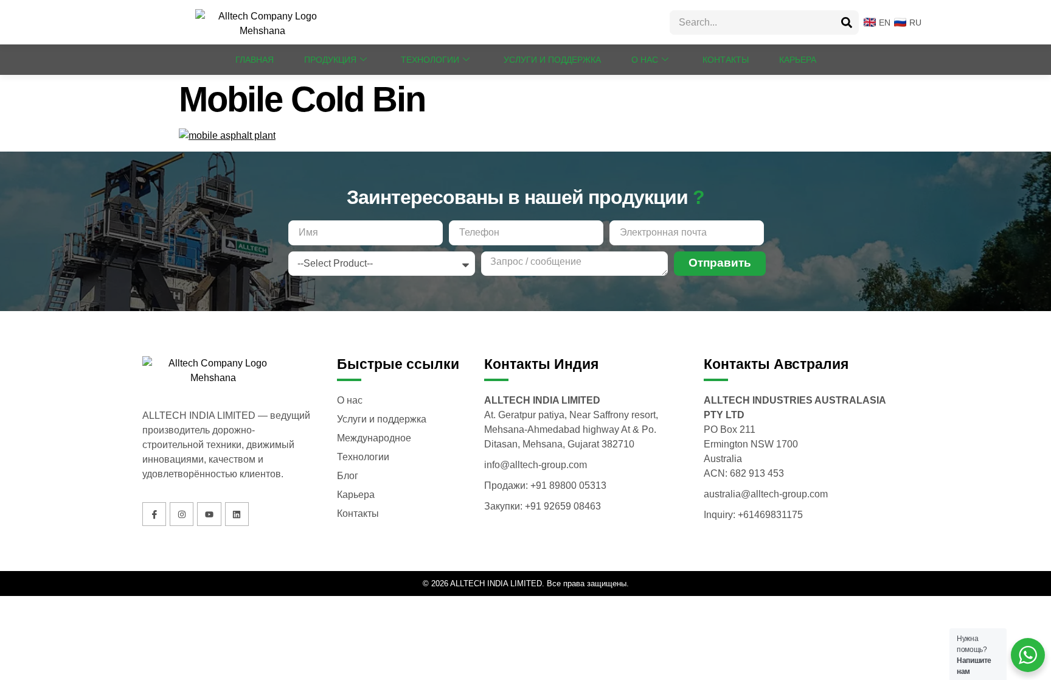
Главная (254, 60)
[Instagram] (181, 514)
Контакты (725, 60)
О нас (644, 60)
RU (911, 22)
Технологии (430, 60)
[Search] (846, 22)
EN (881, 22)
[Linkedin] (237, 514)
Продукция (330, 60)
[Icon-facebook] (154, 514)
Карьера (797, 60)
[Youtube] (209, 514)
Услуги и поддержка (552, 60)
